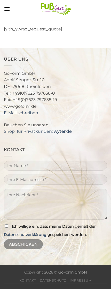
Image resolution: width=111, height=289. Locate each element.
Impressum (81, 280)
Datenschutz (53, 280)
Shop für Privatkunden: (38, 131)
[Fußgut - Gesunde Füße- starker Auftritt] (55, 9)
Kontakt (27, 280)
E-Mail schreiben (21, 112)
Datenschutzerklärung (25, 234)
